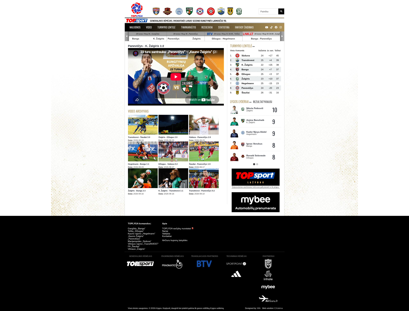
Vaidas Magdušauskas (254, 109)
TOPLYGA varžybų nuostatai (177, 228)
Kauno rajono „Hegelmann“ (141, 233)
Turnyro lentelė (166, 27)
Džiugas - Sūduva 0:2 (168, 164)
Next (282, 36)
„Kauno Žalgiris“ (136, 236)
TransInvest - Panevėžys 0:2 (202, 191)
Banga (135, 38)
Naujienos (135, 27)
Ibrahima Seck (254, 132)
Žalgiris (197, 38)
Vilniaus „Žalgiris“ (136, 249)
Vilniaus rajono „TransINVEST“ (143, 244)
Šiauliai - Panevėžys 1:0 (200, 164)
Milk (259, 308)
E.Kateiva (278, 308)
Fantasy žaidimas (244, 27)
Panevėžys (173, 38)
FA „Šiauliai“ (134, 246)
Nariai (165, 231)
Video (149, 27)
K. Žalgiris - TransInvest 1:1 (170, 191)
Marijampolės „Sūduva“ (139, 241)
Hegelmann (229, 38)
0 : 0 (147, 38)
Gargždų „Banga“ (136, 228)
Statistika (223, 27)
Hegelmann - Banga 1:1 (138, 164)
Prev (127, 36)
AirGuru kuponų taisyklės (174, 240)
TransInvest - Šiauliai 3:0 (139, 137)
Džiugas (216, 38)
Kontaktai (167, 236)
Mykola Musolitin (255, 144)
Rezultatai (207, 27)
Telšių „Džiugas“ (136, 231)
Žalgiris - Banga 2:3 (137, 191)
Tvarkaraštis (188, 27)
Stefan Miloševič (255, 120)
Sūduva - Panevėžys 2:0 (200, 137)
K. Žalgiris (158, 38)
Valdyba (166, 233)
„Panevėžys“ (134, 238)
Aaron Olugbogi (255, 156)
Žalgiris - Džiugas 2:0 (167, 137)
